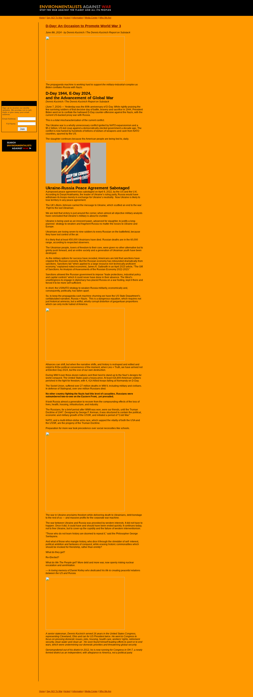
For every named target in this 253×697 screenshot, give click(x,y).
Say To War (54, 17)
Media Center (91, 17)
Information (77, 17)
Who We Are (105, 17)
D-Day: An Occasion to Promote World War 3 (83, 26)
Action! (67, 17)
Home (42, 17)
